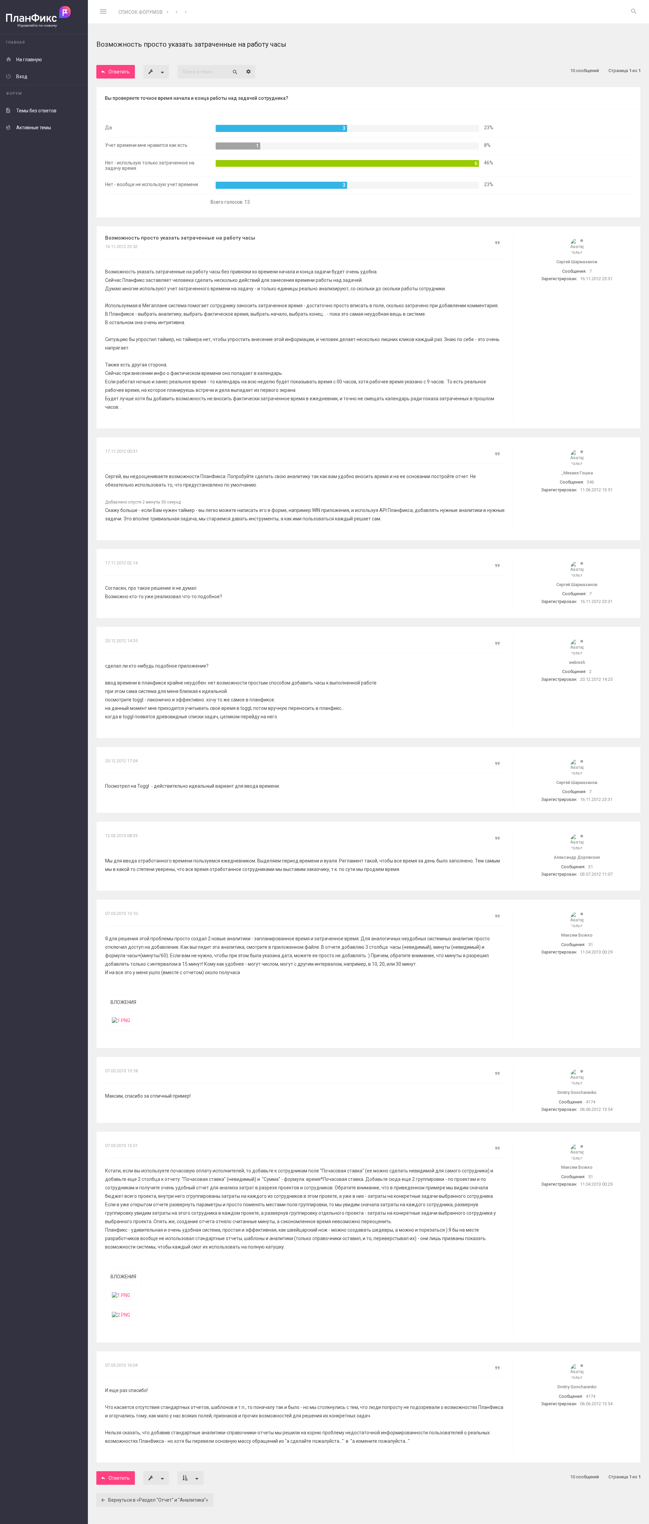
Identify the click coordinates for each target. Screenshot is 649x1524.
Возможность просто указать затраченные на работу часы (180, 238)
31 (590, 866)
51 (590, 944)
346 (590, 482)
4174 (590, 1101)
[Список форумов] (44, 17)
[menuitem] (634, 12)
